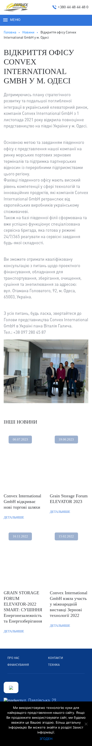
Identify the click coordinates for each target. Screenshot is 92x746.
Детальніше (14, 517)
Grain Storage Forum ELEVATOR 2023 (69, 498)
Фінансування (18, 665)
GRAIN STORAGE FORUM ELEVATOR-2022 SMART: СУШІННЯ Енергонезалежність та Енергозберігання (23, 607)
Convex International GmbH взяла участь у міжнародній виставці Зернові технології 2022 (68, 604)
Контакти (55, 658)
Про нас (13, 658)
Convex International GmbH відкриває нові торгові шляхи (22, 501)
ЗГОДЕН (46, 739)
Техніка (54, 665)
